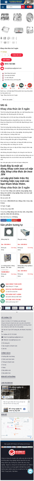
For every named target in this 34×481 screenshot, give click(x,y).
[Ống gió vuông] (25, 232)
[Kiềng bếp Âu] (9, 232)
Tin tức (4, 365)
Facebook (3, 220)
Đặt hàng (6, 60)
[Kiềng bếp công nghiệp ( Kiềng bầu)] (25, 259)
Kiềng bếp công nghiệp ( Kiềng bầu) (25, 266)
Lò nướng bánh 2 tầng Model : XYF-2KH (8, 266)
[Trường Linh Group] (17, 2)
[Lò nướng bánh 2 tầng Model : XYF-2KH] (9, 259)
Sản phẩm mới (7, 93)
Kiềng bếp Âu (5, 239)
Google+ (14, 220)
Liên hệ (4, 348)
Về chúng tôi (6, 343)
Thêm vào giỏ (16, 55)
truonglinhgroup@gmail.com (13, 68)
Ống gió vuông (22, 239)
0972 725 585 (10, 64)
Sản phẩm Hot (6, 373)
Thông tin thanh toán (8, 362)
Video (4, 367)
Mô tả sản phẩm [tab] (7, 99)
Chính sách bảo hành (8, 359)
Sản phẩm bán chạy (21, 91)
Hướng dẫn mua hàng (8, 356)
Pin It (19, 220)
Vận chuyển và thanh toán (9, 346)
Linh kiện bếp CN (11, 91)
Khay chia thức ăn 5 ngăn (11, 95)
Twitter (9, 220)
